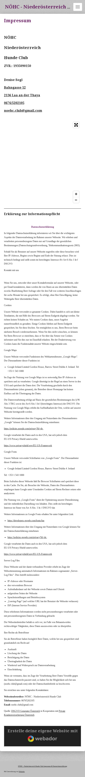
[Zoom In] (76, 194)
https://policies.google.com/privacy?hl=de (23, 428)
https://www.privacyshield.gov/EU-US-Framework (28, 445)
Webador (22, 771)
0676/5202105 (14, 103)
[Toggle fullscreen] (76, 125)
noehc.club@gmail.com (23, 110)
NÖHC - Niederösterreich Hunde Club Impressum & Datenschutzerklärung (42, 766)
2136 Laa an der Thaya (22, 95)
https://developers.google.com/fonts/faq (26, 520)
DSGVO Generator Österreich (25, 711)
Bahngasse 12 (15, 87)
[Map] (42, 162)
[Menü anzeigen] (77, 7)
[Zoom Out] (76, 200)
